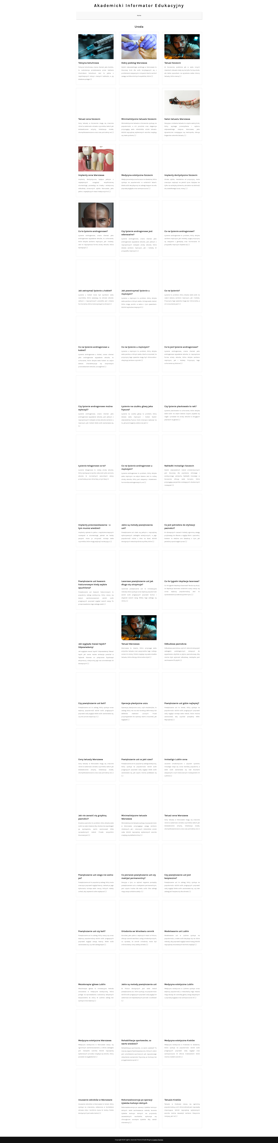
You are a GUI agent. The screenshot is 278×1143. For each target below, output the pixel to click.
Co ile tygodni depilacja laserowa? (181, 581)
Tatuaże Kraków (172, 1100)
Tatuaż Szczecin (172, 63)
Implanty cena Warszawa (91, 175)
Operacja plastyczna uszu (134, 703)
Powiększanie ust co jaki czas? (137, 759)
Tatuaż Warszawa (130, 644)
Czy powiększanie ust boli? (92, 703)
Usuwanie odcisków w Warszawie (95, 1100)
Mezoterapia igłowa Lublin (92, 984)
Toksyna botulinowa (88, 63)
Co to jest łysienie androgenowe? (181, 347)
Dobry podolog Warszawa (134, 63)
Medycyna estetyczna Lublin (179, 984)
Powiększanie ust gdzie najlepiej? (181, 703)
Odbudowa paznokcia (175, 644)
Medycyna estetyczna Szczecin (137, 175)
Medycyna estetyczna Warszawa (94, 1040)
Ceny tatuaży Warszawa (90, 759)
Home (139, 15)
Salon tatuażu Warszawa (177, 119)
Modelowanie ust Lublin (176, 931)
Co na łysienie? (172, 290)
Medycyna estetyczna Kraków (179, 1040)
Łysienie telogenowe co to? (92, 466)
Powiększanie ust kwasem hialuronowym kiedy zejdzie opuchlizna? (92, 584)
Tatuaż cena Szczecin (89, 119)
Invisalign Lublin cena (175, 759)
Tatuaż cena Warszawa (176, 815)
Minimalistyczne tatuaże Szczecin (138, 119)
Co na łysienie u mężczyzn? (135, 347)
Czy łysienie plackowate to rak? (180, 406)
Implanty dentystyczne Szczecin (180, 175)
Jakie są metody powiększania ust (139, 984)
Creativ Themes (157, 1140)
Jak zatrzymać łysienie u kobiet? (95, 290)
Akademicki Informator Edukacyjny (139, 5)
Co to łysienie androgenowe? (93, 231)
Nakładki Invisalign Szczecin (179, 466)
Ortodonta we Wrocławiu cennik (137, 931)
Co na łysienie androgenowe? (179, 231)
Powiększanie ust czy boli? (91, 931)
